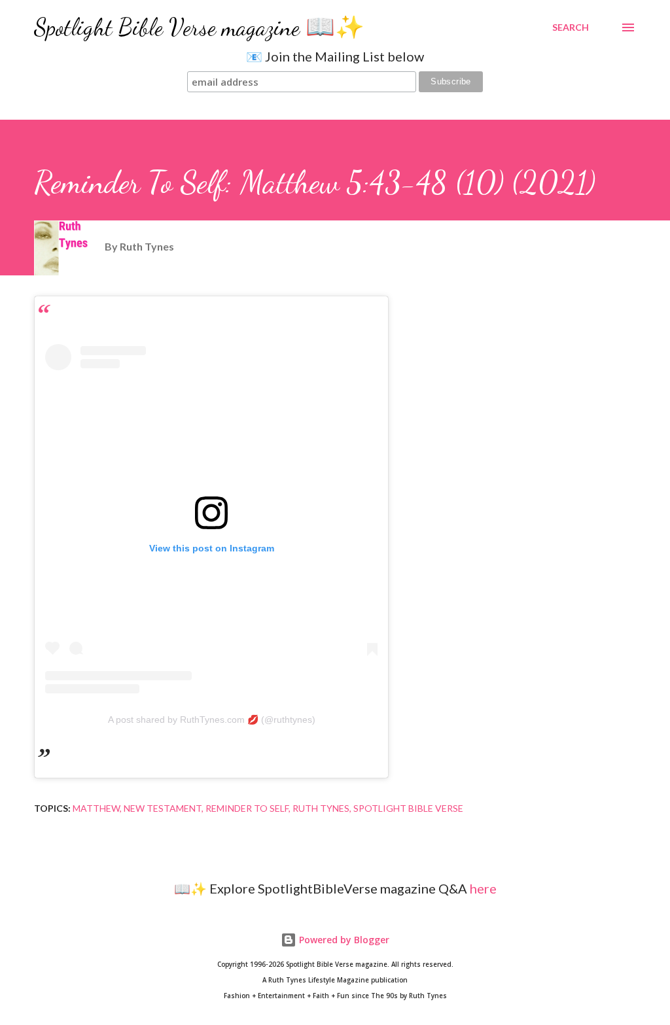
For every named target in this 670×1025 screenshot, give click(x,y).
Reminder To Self (247, 808)
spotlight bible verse (408, 808)
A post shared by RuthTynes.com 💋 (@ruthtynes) (211, 719)
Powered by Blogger (342, 939)
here (483, 888)
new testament (163, 808)
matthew (96, 808)
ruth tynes (320, 808)
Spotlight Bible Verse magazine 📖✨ (199, 27)
